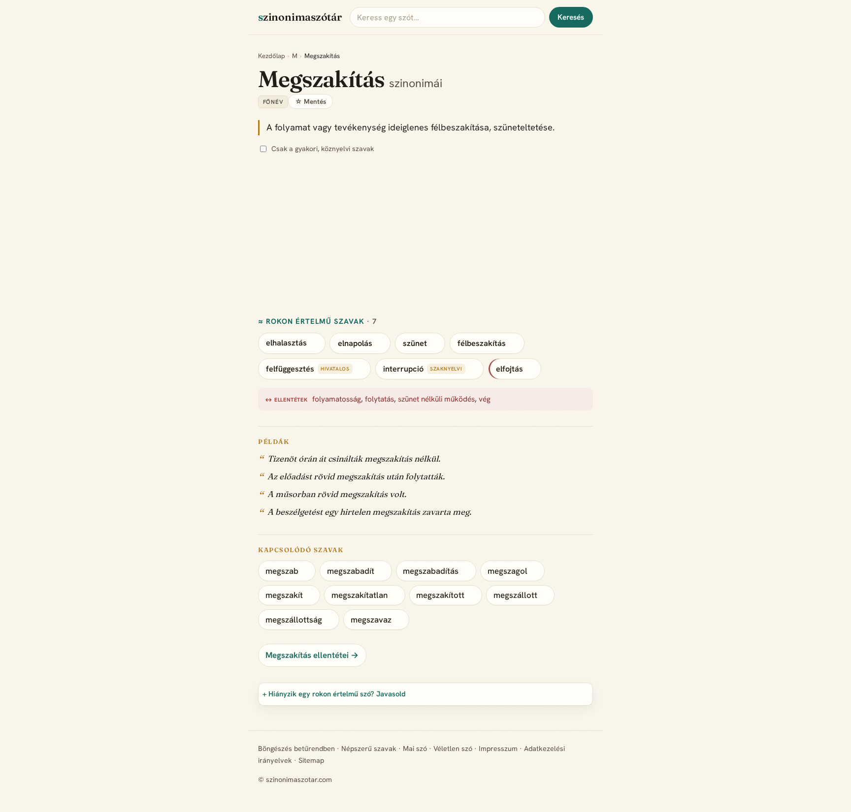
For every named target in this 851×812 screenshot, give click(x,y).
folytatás (379, 400)
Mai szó (415, 748)
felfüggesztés (290, 369)
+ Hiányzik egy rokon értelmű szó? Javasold (334, 693)
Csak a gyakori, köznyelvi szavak (322, 148)
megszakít (284, 595)
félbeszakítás (482, 343)
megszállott (515, 595)
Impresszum (498, 748)
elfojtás (509, 369)
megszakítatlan (359, 595)
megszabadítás (430, 570)
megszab (281, 570)
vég (485, 400)
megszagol (507, 570)
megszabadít (350, 570)
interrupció (403, 369)
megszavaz (371, 619)
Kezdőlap (271, 56)
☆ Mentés (310, 101)
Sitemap (311, 760)
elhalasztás (286, 343)
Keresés (570, 17)
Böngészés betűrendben (296, 748)
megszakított (440, 595)
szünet (415, 343)
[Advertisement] (425, 236)
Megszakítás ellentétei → (312, 655)
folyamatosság (336, 400)
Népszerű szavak (368, 748)
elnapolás (355, 343)
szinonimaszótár (300, 17)
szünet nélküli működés (436, 400)
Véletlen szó (452, 748)
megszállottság (293, 619)
